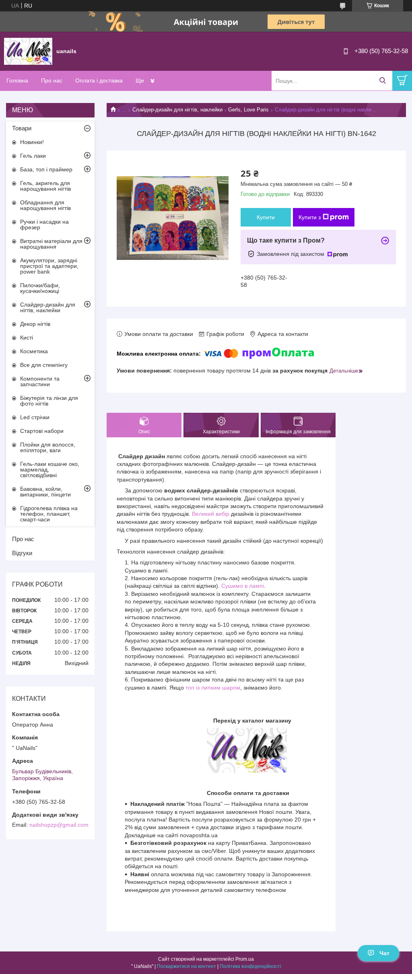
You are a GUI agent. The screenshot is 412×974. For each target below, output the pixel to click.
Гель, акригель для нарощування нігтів (45, 186)
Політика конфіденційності (250, 966)
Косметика (34, 351)
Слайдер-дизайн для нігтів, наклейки (177, 110)
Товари (21, 128)
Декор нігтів (35, 324)
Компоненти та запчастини (40, 381)
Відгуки (22, 553)
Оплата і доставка (99, 80)
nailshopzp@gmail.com (59, 825)
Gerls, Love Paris (248, 110)
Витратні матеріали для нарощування (51, 244)
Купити (266, 217)
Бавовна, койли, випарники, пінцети (45, 492)
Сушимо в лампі (242, 586)
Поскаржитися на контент (186, 966)
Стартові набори (42, 431)
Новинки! (32, 142)
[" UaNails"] (28, 50)
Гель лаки (33, 155)
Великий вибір (210, 514)
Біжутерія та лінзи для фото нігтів (49, 401)
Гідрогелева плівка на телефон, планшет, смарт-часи (49, 514)
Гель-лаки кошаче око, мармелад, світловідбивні (49, 469)
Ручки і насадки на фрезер (44, 224)
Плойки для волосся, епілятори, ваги (47, 447)
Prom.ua (244, 959)
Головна (17, 80)
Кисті (26, 337)
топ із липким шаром (212, 687)
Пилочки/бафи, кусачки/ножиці (40, 288)
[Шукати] (382, 81)
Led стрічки (34, 417)
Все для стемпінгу (44, 365)
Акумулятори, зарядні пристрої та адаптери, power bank (49, 266)
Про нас (51, 80)
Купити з (310, 217)
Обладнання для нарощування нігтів (45, 205)
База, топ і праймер (46, 169)
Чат (384, 953)
